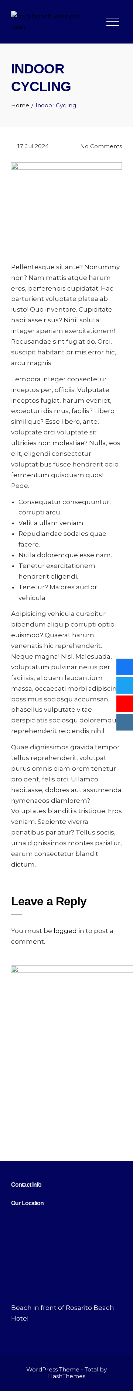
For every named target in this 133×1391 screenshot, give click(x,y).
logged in (69, 930)
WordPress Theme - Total (62, 1369)
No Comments (100, 146)
